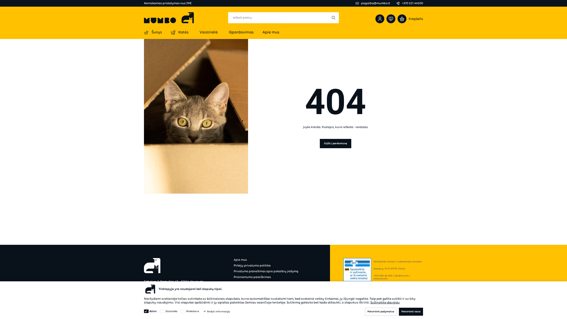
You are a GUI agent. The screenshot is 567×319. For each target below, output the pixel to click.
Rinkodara (192, 311)
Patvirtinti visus (411, 311)
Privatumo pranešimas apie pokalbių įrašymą (266, 271)
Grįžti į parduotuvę (335, 143)
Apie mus (240, 260)
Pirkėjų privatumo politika (252, 265)
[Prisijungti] (379, 18)
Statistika (171, 311)
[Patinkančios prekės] (390, 18)
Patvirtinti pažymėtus (380, 311)
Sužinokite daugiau (385, 302)
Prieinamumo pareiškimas (252, 277)
